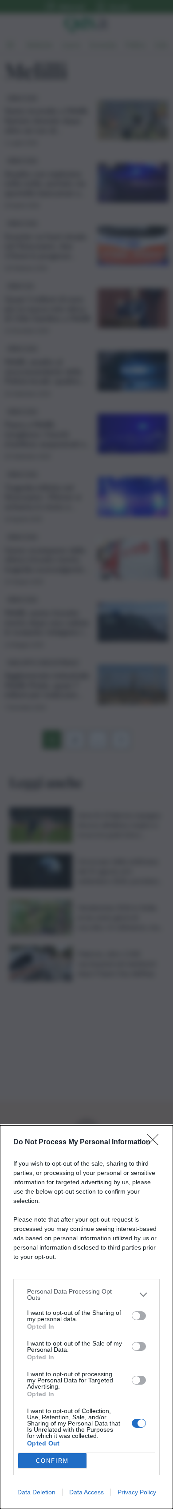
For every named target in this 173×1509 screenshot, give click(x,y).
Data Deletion (36, 1492)
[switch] (139, 1315)
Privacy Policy (137, 1492)
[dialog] (86, 1317)
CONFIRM (52, 1460)
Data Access (86, 1492)
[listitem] (86, 1294)
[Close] (155, 1142)
